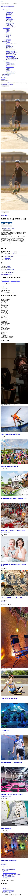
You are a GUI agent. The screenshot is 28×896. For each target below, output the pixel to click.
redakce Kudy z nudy (9, 272)
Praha (8, 266)
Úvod (2, 82)
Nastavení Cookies (7, 892)
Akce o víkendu (10, 6)
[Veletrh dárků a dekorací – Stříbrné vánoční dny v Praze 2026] (14, 516)
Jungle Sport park (6, 828)
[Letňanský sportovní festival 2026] (14, 451)
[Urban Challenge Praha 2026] (14, 419)
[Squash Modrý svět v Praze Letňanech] (14, 747)
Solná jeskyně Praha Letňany (9, 860)
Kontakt (5, 871)
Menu (2, 1)
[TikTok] (11, 886)
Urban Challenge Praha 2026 (11, 434)
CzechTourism (6, 877)
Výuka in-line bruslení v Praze (9, 698)
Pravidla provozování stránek (9, 873)
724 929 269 (7, 258)
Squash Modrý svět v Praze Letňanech (11, 762)
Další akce (3, 601)
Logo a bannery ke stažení (9, 876)
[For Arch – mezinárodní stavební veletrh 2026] (14, 483)
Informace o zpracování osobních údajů (11, 874)
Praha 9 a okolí (10, 269)
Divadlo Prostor (5, 730)
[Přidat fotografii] (7, 86)
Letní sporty (12, 82)
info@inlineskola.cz (9, 256)
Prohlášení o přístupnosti (8, 875)
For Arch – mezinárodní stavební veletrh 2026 (13, 498)
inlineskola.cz (8, 259)
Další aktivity (3, 864)
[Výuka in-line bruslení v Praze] (14, 683)
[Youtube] (5, 886)
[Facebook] (2, 263)
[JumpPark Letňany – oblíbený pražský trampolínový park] (14, 780)
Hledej (15, 3)
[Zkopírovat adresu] (15, 252)
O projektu (5, 870)
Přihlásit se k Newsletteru (8, 890)
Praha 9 (12, 253)
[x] (3, 886)
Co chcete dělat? (6, 82)
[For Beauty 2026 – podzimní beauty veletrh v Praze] (14, 549)
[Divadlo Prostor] (14, 715)
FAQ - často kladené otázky (9, 869)
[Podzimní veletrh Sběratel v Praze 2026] (14, 583)
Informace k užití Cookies (8, 891)
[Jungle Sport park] (14, 813)
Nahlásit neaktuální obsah (6, 274)
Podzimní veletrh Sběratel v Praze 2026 (11, 597)
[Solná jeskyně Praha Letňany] (14, 845)
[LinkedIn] (9, 886)
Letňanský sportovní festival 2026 (10, 466)
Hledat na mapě (4, 6)
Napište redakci (6, 888)
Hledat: (2, 80)
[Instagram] (7, 886)
